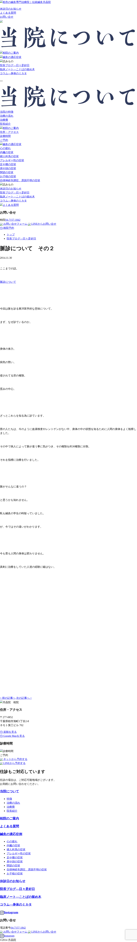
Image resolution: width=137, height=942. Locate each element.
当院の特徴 (6, 111)
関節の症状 (6, 172)
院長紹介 (5, 123)
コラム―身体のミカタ (13, 73)
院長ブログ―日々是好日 (14, 65)
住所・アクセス (9, 132)
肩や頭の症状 (8, 168)
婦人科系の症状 (9, 156)
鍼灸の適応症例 (11, 834)
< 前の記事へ (8, 698)
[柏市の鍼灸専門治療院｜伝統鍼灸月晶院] (25, 2)
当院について (9, 791)
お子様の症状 (8, 176)
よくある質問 (8, 12)
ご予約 (4, 140)
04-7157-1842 (12, 219)
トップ (11, 234)
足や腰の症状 (8, 164)
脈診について (8, 281)
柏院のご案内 (9, 818)
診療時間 (5, 136)
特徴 (9, 798)
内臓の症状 (6, 152)
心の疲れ (5, 148)
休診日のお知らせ (10, 8)
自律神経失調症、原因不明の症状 (20, 180)
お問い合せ (6, 16)
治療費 (4, 119)
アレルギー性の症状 (12, 160)
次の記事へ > (24, 698)
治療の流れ (6, 115)
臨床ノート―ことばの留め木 (17, 69)
